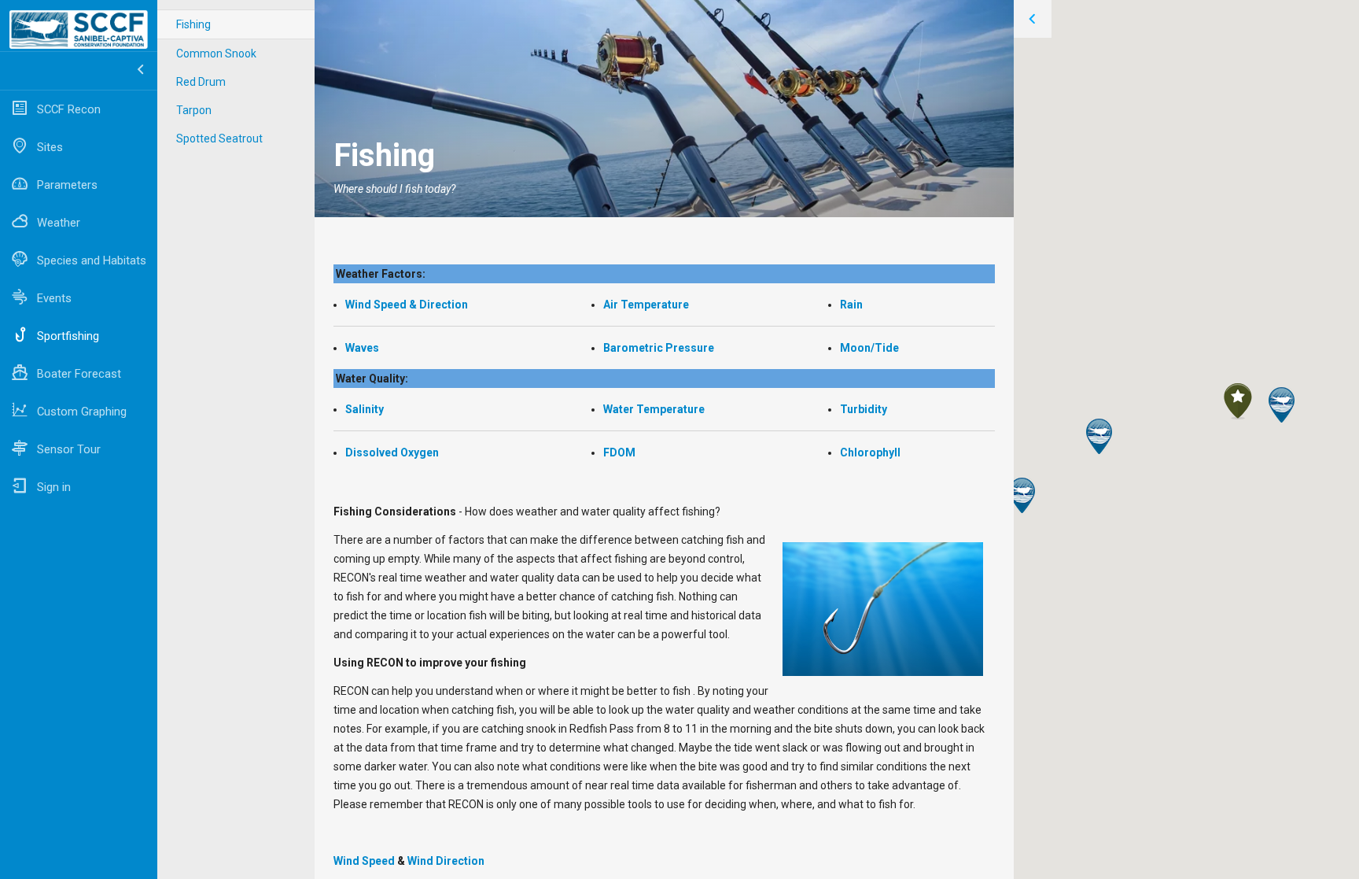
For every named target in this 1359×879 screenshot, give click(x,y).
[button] (1022, 495)
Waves (362, 348)
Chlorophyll (870, 452)
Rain (851, 304)
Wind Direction (445, 861)
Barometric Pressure (658, 348)
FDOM (619, 452)
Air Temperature (647, 304)
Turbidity (863, 409)
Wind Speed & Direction (406, 304)
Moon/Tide (869, 348)
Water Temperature (654, 409)
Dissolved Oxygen (392, 452)
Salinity (364, 409)
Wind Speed (364, 861)
